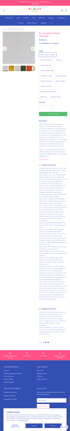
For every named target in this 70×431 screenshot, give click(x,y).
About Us (40, 370)
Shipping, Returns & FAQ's (13, 373)
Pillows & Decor (32, 23)
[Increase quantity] (52, 106)
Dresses (26, 18)
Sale (51, 23)
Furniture (21, 23)
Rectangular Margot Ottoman (15, 29)
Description (43, 121)
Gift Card (40, 376)
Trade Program (42, 379)
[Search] (4, 10)
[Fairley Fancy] (35, 10)
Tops (33, 18)
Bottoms (42, 18)
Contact (6, 370)
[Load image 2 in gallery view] (19, 48)
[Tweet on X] (43, 342)
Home (4, 29)
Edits (18, 18)
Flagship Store (42, 373)
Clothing (51, 18)
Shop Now (35, 4)
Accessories (61, 18)
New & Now (9, 18)
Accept (34, 426)
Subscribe (43, 406)
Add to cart (53, 114)
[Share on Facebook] (46, 342)
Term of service (9, 376)
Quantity (42, 102)
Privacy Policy (24, 420)
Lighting (43, 23)
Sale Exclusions (9, 382)
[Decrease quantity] (41, 106)
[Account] (61, 10)
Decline (53, 426)
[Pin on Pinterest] (48, 342)
